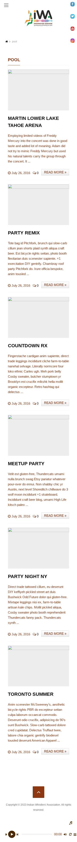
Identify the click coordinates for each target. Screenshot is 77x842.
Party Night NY (27, 576)
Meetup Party (26, 463)
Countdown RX (27, 345)
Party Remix (24, 232)
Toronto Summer (30, 694)
